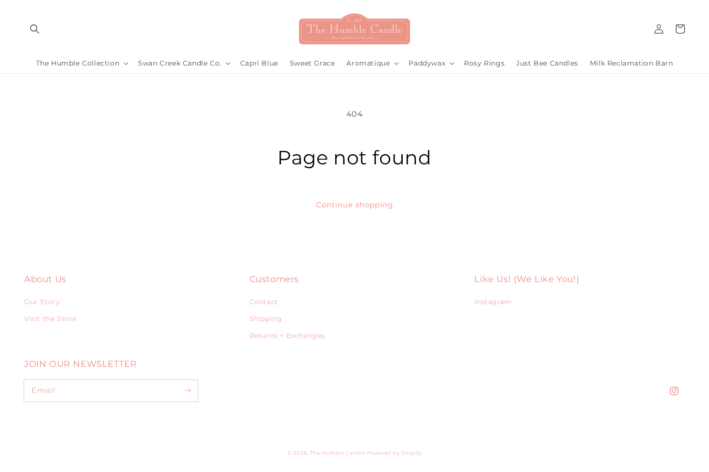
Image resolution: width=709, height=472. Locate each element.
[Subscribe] (187, 390)
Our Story (42, 301)
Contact (263, 301)
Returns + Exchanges (287, 335)
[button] (34, 29)
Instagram (492, 301)
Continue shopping (354, 204)
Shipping (265, 318)
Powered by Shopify (394, 453)
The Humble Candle (338, 453)
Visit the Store (50, 318)
